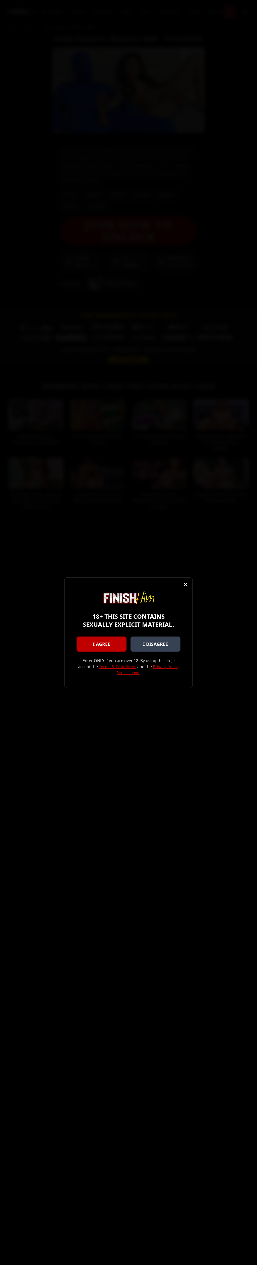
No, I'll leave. (128, 672)
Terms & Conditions (117, 666)
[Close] (185, 585)
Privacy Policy (165, 666)
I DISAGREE (155, 644)
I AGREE (101, 644)
